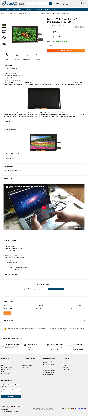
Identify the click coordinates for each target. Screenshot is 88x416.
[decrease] (54, 45)
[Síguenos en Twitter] (37, 409)
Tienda (7, 9)
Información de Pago (6, 373)
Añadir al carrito (66, 50)
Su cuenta (3, 361)
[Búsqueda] (50, 3)
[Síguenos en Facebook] (34, 409)
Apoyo (53, 9)
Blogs (64, 363)
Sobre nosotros (25, 361)
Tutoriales (65, 367)
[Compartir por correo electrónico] (84, 27)
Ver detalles (7, 59)
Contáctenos (4, 375)
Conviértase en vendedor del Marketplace (49, 365)
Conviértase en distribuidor (49, 368)
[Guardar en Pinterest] (78, 27)
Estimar (7, 313)
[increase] (62, 45)
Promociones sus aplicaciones (49, 372)
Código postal (77, 305)
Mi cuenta (65, 4)
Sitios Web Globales (5, 406)
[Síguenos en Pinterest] (42, 409)
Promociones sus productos (49, 370)
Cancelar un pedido (5, 369)
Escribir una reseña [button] (56, 289)
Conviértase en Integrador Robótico (48, 361)
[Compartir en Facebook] (76, 27)
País (5, 305)
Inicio (2, 13)
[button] (4, 47)
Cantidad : (49, 45)
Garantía (3, 371)
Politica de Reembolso (8, 320)
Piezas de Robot (13, 13)
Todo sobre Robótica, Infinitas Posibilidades (10, 411)
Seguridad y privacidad (27, 365)
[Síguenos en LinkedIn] (50, 409)
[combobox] (38, 3)
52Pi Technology (51, 25)
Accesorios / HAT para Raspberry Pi (44, 13)
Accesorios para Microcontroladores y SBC (26, 13)
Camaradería (39, 9)
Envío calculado (56, 36)
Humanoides (29, 9)
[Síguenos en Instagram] (39, 409)
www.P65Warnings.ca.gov (60, 330)
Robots (6, 13)
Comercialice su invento (48, 374)
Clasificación (66, 369)
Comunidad (47, 9)
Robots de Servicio (17, 9)
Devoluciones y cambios (6, 367)
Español (18, 406)
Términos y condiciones (27, 363)
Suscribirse (11, 396)
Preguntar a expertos (27, 59)
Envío (2, 365)
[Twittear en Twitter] (81, 27)
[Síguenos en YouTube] (44, 409)
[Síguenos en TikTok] (47, 409)
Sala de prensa (25, 367)
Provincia (41, 305)
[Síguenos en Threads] (52, 409)
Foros (64, 361)
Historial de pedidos (5, 363)
